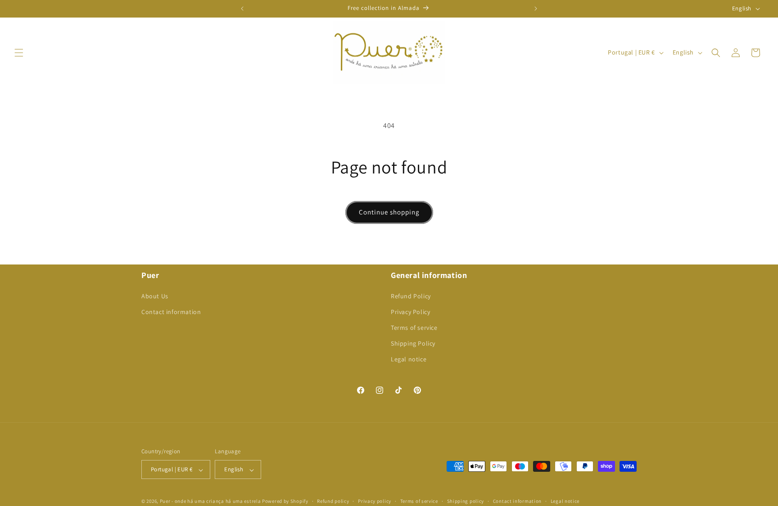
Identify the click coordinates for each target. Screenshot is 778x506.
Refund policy (333, 501)
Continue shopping (389, 212)
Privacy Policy (410, 311)
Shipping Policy (413, 343)
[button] (19, 53)
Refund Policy (411, 296)
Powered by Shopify (285, 501)
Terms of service (414, 328)
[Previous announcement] (242, 8)
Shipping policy (465, 501)
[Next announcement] (536, 8)
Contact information (171, 311)
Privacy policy (374, 501)
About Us (154, 296)
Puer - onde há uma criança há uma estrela (210, 501)
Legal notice (408, 359)
